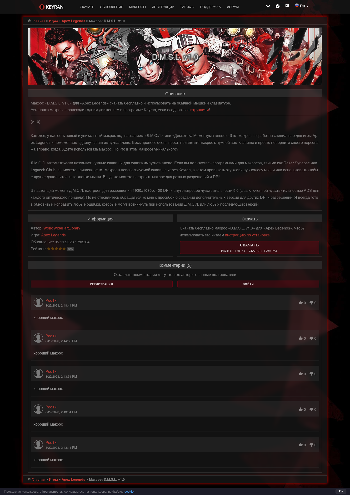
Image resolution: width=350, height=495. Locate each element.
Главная (38, 20)
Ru (303, 6)
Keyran (55, 7)
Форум (232, 6)
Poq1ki (51, 300)
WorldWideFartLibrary (61, 228)
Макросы (137, 6)
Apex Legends (73, 20)
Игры (53, 20)
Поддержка (210, 6)
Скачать (87, 6)
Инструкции (163, 6)
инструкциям (197, 109)
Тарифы (187, 6)
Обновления (111, 6)
